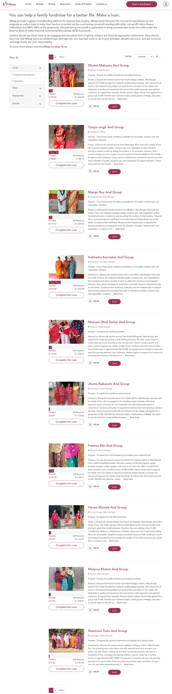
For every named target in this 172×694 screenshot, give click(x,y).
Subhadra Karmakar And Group (111, 257)
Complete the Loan (66, 103)
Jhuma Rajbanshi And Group (109, 384)
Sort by (128, 56)
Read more (122, 99)
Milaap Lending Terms (55, 46)
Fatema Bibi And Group (105, 446)
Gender (16, 103)
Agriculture (18, 81)
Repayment (18, 95)
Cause (15, 67)
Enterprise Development (24, 75)
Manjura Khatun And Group (108, 569)
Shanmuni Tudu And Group (107, 631)
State (14, 88)
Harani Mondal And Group (107, 507)
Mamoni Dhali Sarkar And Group (111, 322)
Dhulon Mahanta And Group (108, 65)
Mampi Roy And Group (105, 192)
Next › (62, 57)
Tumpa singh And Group (106, 127)
